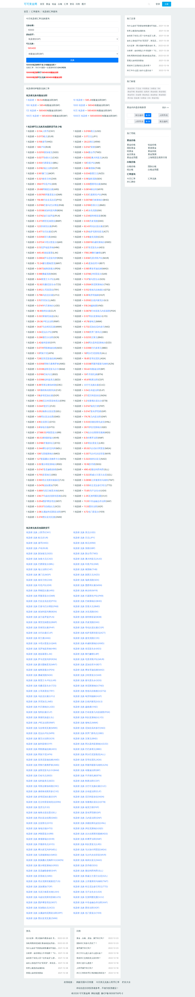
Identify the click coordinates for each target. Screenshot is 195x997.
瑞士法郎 (48, 168)
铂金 (54, 4)
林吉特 (94, 189)
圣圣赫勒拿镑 (50, 469)
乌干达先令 (95, 490)
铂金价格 (152, 144)
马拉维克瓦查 (48, 326)
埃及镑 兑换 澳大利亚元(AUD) (87, 558)
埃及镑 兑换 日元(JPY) (84, 537)
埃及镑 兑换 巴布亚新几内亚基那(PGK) (91, 712)
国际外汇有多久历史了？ (87, 943)
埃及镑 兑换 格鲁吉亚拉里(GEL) (41, 812)
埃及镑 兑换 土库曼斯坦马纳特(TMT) (90, 881)
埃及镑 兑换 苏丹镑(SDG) (85, 865)
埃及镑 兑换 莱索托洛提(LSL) (40, 717)
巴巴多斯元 (96, 348)
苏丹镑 (92, 464)
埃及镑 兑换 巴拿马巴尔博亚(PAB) (42, 606)
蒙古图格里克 (49, 263)
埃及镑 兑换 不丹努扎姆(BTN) (87, 775)
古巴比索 (46, 231)
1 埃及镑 (30, 100)
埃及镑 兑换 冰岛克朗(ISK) (85, 611)
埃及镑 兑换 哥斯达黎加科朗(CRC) (42, 786)
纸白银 (130, 169)
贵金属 (136, 98)
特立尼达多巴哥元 (97, 485)
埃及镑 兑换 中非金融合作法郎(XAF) (90, 902)
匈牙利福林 (93, 295)
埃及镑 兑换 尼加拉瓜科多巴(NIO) (89, 728)
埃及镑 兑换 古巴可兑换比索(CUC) (89, 786)
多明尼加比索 (46, 395)
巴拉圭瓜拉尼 (49, 200)
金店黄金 (131, 154)
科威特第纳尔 (98, 242)
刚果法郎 (93, 379)
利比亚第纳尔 (95, 316)
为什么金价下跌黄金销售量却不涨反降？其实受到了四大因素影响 (41, 948)
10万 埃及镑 (79, 110)
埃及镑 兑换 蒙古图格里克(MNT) (41, 664)
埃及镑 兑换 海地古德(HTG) (39, 828)
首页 (42, 4)
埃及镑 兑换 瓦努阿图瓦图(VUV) (88, 897)
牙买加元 (45, 300)
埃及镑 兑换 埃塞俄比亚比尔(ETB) (89, 802)
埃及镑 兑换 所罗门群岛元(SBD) (88, 733)
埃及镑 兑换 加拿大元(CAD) (39, 558)
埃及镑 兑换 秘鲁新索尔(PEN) (40, 669)
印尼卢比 (47, 184)
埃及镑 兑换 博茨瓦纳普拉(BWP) (41, 622)
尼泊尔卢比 (46, 332)
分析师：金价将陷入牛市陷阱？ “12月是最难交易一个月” (41, 953)
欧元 (46, 136)
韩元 (92, 141)
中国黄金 (145, 88)
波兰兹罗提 (49, 215)
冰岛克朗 (92, 210)
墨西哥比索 (95, 184)
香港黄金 (152, 148)
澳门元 (45, 173)
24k (149, 98)
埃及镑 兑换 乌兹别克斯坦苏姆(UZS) (43, 897)
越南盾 (94, 305)
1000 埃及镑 (79, 105)
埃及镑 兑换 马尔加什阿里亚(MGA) (90, 849)
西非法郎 (93, 506)
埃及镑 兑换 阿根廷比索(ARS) (40, 590)
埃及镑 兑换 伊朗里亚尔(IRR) (39, 833)
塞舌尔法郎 (48, 337)
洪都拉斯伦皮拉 (97, 422)
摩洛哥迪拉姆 (95, 268)
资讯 (72, 4)
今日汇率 (131, 178)
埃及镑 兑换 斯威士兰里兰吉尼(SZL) (90, 876)
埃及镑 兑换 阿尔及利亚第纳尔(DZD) (90, 743)
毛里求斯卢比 (96, 258)
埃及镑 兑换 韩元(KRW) (84, 543)
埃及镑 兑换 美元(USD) (84, 532)
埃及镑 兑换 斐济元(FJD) (38, 807)
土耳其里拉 (48, 289)
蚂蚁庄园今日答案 (84, 982)
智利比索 (46, 311)
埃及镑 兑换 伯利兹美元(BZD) (40, 780)
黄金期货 (162, 95)
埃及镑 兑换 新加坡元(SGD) (39, 553)
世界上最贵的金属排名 (35, 968)
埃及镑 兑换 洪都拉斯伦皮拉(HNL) (89, 823)
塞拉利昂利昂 (97, 469)
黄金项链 (162, 92)
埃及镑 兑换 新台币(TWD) (85, 553)
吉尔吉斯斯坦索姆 (96, 432)
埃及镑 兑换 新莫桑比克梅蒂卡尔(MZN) (45, 860)
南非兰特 (46, 178)
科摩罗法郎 (92, 437)
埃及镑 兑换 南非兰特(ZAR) (39, 580)
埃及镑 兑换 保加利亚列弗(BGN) (41, 611)
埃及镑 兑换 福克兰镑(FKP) (86, 807)
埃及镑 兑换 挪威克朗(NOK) (39, 675)
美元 (93, 131)
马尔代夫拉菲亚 (97, 453)
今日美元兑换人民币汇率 (107, 982)
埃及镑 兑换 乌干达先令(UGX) (87, 891)
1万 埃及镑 (31, 110)
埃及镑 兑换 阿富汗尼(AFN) (39, 754)
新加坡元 (48, 152)
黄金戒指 (154, 92)
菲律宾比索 (46, 226)
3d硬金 (153, 88)
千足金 (138, 88)
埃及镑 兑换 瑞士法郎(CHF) (39, 569)
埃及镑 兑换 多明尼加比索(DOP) (41, 796)
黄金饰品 (145, 95)
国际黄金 (131, 148)
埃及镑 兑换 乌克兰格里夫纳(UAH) (42, 891)
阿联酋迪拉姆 (50, 348)
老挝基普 (48, 252)
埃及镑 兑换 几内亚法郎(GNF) (87, 817)
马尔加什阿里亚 (97, 448)
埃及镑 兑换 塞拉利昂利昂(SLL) (88, 870)
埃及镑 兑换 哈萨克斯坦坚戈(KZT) (89, 632)
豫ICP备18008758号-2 (112, 993)
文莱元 (94, 337)
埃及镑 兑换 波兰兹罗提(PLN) (40, 617)
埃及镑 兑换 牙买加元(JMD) (39, 701)
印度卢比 (91, 162)
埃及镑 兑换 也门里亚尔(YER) (87, 913)
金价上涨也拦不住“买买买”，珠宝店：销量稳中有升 (41, 963)
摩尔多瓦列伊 (49, 448)
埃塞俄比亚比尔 (94, 400)
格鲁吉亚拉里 (49, 411)
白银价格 (131, 166)
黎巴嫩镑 (96, 252)
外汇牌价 (131, 181)
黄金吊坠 (155, 98)
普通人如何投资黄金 (34, 973)
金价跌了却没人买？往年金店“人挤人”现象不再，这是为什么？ (41, 958)
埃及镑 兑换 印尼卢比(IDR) (39, 585)
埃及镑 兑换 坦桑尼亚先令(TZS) (41, 685)
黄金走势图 (132, 157)
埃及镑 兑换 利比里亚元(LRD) (87, 844)
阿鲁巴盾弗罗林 (51, 363)
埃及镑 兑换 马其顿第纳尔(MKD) (41, 854)
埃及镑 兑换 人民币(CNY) (38, 532)
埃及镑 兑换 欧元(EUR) (37, 537)
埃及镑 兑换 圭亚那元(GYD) (39, 823)
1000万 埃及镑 (80, 115)
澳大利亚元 (96, 157)
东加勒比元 (49, 506)
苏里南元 (47, 474)
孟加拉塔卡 (93, 263)
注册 (166, 4)
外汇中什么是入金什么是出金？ (90, 953)
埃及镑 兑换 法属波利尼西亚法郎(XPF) (44, 913)
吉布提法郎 (93, 390)
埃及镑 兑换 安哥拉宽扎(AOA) (87, 759)
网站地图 (95, 993)
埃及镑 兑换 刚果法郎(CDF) (86, 780)
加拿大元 (48, 157)
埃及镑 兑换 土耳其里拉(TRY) (40, 691)
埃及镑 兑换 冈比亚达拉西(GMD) (41, 817)
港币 (44, 141)
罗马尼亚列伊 (50, 258)
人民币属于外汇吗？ (85, 968)
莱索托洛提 (48, 316)
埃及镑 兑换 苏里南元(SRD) (39, 876)
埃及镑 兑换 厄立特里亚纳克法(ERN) (43, 802)
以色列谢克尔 (97, 300)
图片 (84, 4)
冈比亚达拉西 (47, 416)
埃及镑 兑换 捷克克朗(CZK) (86, 638)
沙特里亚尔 (96, 274)
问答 (78, 4)
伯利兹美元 (49, 379)
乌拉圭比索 (48, 295)
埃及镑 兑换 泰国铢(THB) (85, 569)
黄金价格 (131, 144)
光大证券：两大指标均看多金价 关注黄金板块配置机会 (41, 938)
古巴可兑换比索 (91, 385)
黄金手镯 (131, 92)
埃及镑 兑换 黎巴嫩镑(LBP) (86, 654)
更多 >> (165, 107)
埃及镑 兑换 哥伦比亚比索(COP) (88, 627)
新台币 (91, 152)
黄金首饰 (131, 88)
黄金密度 (139, 92)
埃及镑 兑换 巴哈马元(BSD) (39, 775)
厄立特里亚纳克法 (51, 400)
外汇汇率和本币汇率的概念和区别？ (91, 973)
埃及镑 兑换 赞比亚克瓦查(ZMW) (42, 918)
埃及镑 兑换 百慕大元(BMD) (86, 606)
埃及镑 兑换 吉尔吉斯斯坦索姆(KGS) (90, 833)
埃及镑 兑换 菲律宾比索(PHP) (40, 627)
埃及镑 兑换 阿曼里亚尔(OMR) (40, 595)
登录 (158, 4)
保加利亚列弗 (50, 210)
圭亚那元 (45, 422)
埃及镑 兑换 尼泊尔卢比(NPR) (40, 733)
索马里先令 (94, 279)
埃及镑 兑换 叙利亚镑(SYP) (39, 743)
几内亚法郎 (95, 416)
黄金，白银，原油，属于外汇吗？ (90, 938)
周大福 (130, 98)
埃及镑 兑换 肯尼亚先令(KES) (87, 648)
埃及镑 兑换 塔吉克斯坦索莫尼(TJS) (43, 881)
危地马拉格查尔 (96, 289)
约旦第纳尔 (48, 305)
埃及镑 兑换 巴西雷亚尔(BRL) (40, 564)
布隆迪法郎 (95, 369)
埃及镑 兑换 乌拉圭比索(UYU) (40, 696)
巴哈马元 (48, 374)
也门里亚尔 (93, 511)
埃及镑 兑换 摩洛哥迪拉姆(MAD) (88, 669)
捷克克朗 (93, 237)
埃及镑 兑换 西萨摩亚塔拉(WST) (41, 902)
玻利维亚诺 (95, 215)
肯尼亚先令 (93, 247)
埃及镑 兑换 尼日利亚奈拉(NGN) (88, 796)
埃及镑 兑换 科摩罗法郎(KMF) (87, 839)
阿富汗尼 (44, 353)
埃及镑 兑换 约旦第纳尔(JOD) (40, 706)
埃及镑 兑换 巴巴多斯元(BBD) (87, 749)
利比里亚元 (93, 443)
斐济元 (47, 406)
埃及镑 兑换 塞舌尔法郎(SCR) (40, 738)
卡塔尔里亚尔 (50, 242)
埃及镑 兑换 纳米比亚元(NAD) (87, 860)
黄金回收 (152, 151)
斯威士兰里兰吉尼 (98, 474)
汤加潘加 (48, 485)
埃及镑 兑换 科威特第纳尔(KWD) (88, 643)
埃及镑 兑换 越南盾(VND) (85, 706)
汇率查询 (35, 11)
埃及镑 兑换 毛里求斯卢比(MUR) (88, 659)
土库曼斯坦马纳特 (99, 480)
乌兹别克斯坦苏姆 (52, 496)
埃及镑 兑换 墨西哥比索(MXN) (87, 585)
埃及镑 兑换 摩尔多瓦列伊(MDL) (41, 849)
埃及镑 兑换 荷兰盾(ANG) (38, 638)
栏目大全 (126, 982)
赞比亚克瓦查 (48, 517)
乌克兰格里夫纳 (50, 490)
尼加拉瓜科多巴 (97, 326)
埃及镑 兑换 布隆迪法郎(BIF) (86, 770)
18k (158, 88)
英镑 (93, 147)
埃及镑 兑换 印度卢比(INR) (86, 564)
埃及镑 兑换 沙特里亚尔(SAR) (87, 675)
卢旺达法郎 (48, 321)
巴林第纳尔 (97, 200)
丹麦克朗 (93, 221)
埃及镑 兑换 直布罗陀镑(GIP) (87, 812)
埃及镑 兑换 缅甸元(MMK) (85, 722)
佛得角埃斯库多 (47, 390)
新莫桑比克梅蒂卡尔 (50, 459)
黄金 (48, 4)
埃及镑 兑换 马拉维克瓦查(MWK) (42, 728)
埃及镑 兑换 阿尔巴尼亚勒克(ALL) (89, 754)
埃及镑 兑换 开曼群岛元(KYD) (40, 844)
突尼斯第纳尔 (97, 284)
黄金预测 (152, 154)
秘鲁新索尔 (49, 268)
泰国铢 (91, 168)
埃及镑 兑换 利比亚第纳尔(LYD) (88, 717)
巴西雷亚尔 (47, 162)
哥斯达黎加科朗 (48, 385)
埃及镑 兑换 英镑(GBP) (84, 548)
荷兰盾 (47, 237)
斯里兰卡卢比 (47, 279)
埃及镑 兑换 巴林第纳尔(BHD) (87, 601)
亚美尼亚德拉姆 (48, 358)
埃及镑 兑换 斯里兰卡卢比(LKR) (41, 680)
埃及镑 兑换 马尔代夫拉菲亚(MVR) (89, 854)
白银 (60, 4)
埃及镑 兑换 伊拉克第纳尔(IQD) (88, 828)
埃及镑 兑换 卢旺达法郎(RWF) (40, 722)
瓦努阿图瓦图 (94, 496)
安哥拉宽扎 (94, 358)
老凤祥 (146, 92)
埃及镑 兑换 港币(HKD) (37, 543)
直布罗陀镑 (96, 411)
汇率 (66, 4)
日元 (90, 136)
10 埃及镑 (78, 100)
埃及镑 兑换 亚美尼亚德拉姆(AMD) (42, 759)
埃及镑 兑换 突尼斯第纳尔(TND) (88, 685)
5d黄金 (143, 98)
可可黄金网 (30, 4)
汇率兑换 (152, 178)
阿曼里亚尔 (50, 194)
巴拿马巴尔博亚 (51, 205)
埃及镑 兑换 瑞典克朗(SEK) (86, 580)
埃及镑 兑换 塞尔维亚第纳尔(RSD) (42, 865)
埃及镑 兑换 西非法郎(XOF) (86, 907)
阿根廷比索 (48, 189)
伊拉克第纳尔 (95, 427)
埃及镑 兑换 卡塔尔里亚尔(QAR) (41, 643)
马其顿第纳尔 (47, 453)
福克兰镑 (95, 406)
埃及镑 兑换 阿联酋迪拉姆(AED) (41, 749)
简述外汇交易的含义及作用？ (89, 958)
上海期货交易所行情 (157, 157)
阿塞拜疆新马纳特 (99, 363)
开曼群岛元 (49, 443)
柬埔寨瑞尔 (48, 437)
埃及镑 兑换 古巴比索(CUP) (39, 632)
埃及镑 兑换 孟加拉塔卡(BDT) (87, 664)
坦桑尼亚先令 (49, 284)
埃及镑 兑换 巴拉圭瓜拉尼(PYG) (41, 601)
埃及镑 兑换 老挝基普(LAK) (39, 654)
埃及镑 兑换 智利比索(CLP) (39, 712)
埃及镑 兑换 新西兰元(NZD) (86, 574)
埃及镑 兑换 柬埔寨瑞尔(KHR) (40, 839)
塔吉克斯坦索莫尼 (50, 480)
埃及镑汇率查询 (49, 11)
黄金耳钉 (131, 95)
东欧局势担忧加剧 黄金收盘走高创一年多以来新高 (41, 943)
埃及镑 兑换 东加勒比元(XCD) (40, 907)
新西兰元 (94, 173)
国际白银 (152, 166)
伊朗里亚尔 (51, 432)
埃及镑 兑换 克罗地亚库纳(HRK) (41, 648)
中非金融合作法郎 (97, 501)
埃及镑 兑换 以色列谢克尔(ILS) (88, 701)
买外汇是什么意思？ (85, 963)
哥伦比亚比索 (96, 226)
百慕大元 (95, 205)
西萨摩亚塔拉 (49, 501)
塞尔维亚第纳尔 (48, 464)
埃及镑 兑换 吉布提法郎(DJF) (87, 791)
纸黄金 (130, 151)
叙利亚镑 (45, 342)
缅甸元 (92, 321)
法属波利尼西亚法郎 (50, 511)
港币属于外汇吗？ (84, 948)
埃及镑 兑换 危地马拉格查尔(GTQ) (89, 691)
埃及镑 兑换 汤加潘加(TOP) (39, 886)
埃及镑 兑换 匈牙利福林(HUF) (87, 696)
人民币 (45, 131)
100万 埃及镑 (32, 115)
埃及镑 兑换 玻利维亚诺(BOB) (87, 617)
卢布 (43, 147)
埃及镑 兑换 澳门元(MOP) (38, 574)
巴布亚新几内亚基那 (100, 311)
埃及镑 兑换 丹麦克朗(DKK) (86, 622)
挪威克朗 (46, 274)
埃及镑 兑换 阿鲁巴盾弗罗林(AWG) (42, 765)
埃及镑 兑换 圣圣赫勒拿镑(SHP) (41, 870)
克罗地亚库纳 (47, 247)
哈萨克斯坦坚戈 (95, 231)
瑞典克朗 (92, 178)
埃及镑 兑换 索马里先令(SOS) (87, 680)
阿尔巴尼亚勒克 (94, 353)
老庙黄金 (154, 95)
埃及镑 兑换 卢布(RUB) (37, 548)
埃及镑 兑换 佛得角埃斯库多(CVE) (42, 791)
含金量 (138, 95)
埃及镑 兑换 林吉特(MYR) (85, 590)
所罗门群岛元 (95, 332)
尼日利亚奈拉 (94, 395)
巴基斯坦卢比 (94, 194)
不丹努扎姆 (92, 374)
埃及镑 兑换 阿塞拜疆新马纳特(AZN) (90, 765)
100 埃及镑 (31, 105)
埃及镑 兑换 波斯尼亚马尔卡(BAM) (42, 770)
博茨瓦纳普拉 (49, 221)
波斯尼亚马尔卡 (51, 369)
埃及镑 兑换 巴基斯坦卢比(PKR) (88, 595)
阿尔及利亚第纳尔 (96, 342)
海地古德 (44, 427)
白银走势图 (153, 169)
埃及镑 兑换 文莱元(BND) (85, 738)
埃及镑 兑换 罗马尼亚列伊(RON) (41, 659)
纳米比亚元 (95, 459)
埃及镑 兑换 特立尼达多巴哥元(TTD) (90, 886)
